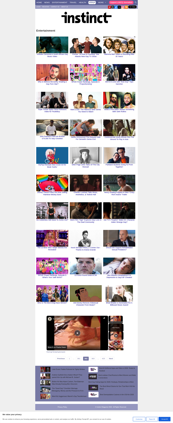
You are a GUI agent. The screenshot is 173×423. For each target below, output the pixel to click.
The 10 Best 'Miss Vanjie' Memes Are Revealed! (52, 249)
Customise (139, 419)
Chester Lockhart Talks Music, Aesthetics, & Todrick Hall (86, 193)
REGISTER (45, 7)
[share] (104, 318)
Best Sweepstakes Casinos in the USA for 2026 (117, 394)
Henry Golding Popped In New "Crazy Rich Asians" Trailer (119, 193)
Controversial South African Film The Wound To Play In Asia (119, 138)
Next (111, 359)
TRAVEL (73, 2)
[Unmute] (112, 322)
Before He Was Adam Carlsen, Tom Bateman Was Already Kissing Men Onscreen (68, 383)
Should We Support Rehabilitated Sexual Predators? (119, 249)
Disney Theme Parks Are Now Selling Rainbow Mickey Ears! (52, 193)
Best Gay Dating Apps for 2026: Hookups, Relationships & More (111, 382)
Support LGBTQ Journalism (121, 2)
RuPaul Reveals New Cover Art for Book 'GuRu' (52, 166)
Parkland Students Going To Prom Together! (119, 166)
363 (93, 359)
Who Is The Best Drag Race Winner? (52, 303)
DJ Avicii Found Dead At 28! (86, 275)
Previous (61, 359)
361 (78, 359)
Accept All (164, 419)
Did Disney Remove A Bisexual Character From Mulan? (85, 304)
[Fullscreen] (121, 322)
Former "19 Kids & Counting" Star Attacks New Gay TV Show (85, 55)
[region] (86, 417)
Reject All (152, 419)
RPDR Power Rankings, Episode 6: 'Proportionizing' (86, 83)
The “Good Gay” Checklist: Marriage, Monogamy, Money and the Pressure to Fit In (68, 390)
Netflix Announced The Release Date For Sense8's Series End (86, 138)
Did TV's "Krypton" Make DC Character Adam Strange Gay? (119, 221)
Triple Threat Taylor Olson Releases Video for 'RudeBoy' (52, 110)
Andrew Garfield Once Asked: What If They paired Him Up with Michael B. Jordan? (67, 376)
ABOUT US (64, 7)
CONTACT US (55, 7)
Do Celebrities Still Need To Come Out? (52, 220)
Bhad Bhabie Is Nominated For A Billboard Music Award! (119, 304)
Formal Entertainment (62, 319)
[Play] (110, 322)
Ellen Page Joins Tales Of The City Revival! (86, 166)
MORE (101, 2)
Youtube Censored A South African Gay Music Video (52, 55)
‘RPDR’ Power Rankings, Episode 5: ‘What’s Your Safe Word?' (52, 276)
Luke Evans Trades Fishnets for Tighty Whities (68, 369)
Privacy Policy (62, 407)
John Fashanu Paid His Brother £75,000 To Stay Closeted (52, 137)
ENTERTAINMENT (59, 2)
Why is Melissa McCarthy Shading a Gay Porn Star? (52, 83)
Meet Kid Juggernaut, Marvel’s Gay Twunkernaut (69, 396)
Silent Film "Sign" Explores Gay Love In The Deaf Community (85, 221)
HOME (39, 2)
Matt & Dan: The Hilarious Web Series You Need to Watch (85, 111)
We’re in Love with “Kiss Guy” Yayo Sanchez (119, 83)
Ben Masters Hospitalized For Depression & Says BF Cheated (119, 276)
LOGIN (38, 7)
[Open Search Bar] (136, 2)
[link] (50, 319)
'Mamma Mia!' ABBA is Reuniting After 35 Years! (119, 55)
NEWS (47, 2)
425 (103, 359)
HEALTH (82, 2)
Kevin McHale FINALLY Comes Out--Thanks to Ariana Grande (86, 249)
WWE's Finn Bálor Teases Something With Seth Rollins (119, 110)
